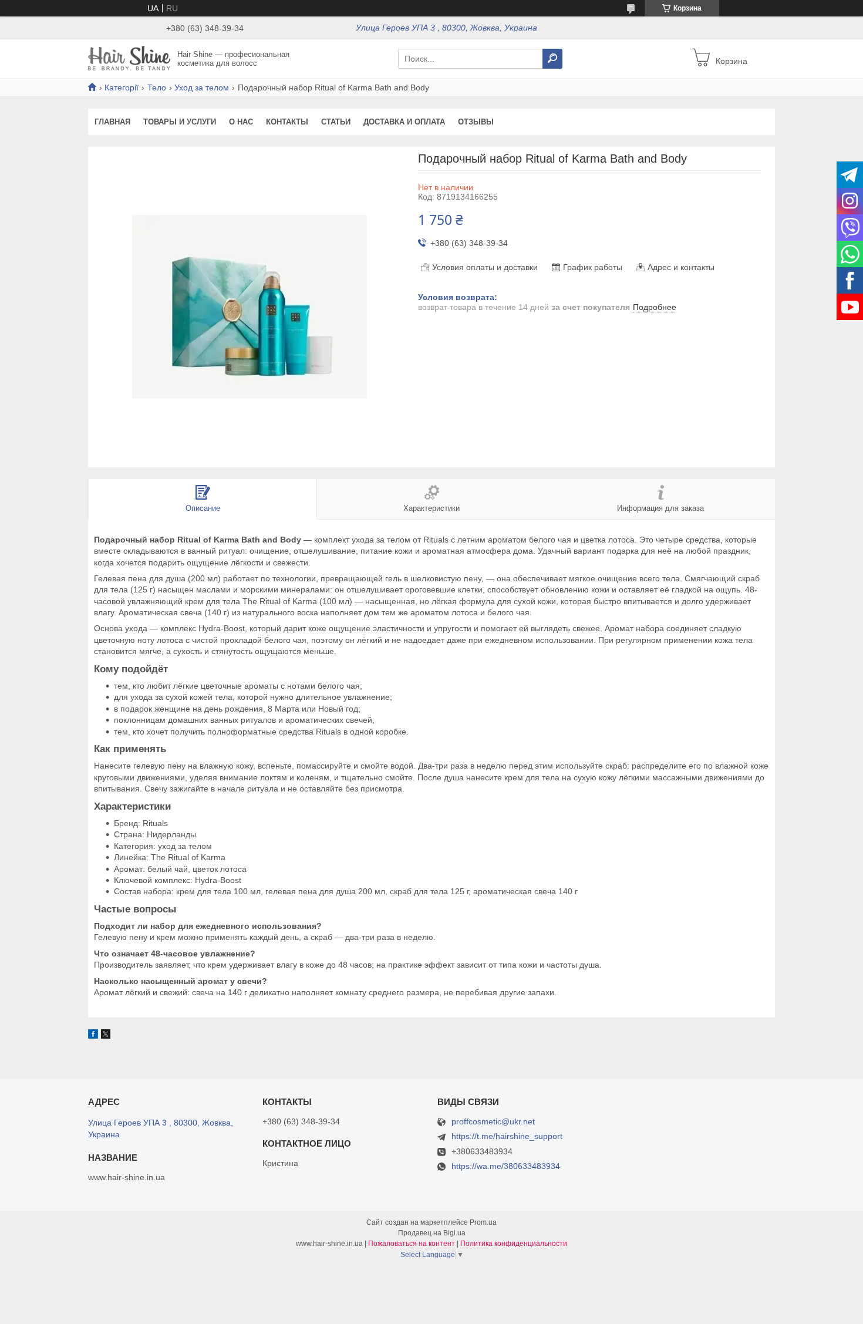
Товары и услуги (179, 121)
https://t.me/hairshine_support (506, 1136)
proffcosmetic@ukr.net (493, 1121)
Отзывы (476, 121)
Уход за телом (201, 87)
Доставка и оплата (404, 121)
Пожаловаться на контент (411, 1243)
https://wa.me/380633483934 (505, 1166)
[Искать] (552, 59)
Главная (112, 121)
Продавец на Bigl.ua (432, 1233)
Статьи (335, 121)
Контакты (287, 121)
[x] (105, 1035)
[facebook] (93, 1035)
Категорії (121, 87)
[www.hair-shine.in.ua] (129, 58)
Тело (156, 87)
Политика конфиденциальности (513, 1243)
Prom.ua (483, 1222)
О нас (241, 121)
